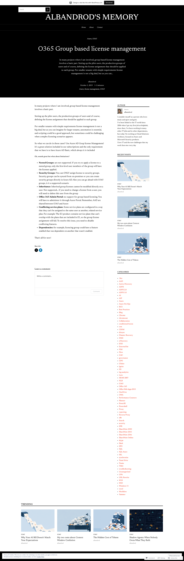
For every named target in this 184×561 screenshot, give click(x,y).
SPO (120, 446)
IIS (120, 369)
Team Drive (123, 460)
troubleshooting (125, 469)
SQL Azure (123, 452)
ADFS (121, 287)
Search (121, 421)
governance (123, 358)
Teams (121, 463)
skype (121, 440)
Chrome (122, 315)
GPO (121, 361)
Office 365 (123, 386)
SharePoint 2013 (125, 432)
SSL (120, 455)
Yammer (122, 494)
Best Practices (124, 310)
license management (92, 89)
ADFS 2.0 (122, 290)
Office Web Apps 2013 (127, 389)
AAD (121, 281)
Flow (121, 352)
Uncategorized (124, 472)
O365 (94, 39)
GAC (121, 355)
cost (120, 327)
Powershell (123, 406)
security (122, 423)
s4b (120, 418)
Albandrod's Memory (92, 18)
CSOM (121, 329)
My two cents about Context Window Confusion (128, 225)
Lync (121, 375)
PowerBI (122, 403)
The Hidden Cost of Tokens (127, 260)
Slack (121, 443)
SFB (120, 426)
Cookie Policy (40, 556)
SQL (120, 449)
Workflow (123, 492)
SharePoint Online (126, 438)
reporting (122, 412)
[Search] (47, 9)
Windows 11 (124, 486)
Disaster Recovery (126, 335)
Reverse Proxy (124, 415)
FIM (120, 349)
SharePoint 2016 (125, 435)
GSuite (121, 364)
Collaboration (124, 321)
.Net (120, 278)
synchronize (123, 457)
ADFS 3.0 (122, 292)
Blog (120, 312)
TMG (121, 466)
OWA (121, 395)
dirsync (122, 332)
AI (120, 295)
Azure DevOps (124, 304)
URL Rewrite (124, 477)
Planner (122, 401)
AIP (120, 298)
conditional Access (126, 324)
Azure (89, 39)
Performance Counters (128, 398)
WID (121, 483)
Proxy (121, 409)
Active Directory (125, 284)
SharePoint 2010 (125, 429)
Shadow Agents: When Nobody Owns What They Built (143, 538)
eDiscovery (123, 341)
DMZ (121, 338)
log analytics (123, 372)
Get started (109, 2)
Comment (96, 291)
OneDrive (123, 392)
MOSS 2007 (123, 378)
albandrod (92, 82)
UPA (121, 474)
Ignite (121, 366)
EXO (121, 344)
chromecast (123, 318)
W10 (121, 480)
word (121, 489)
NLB (121, 381)
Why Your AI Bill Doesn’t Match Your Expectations (129, 188)
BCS (120, 307)
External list (123, 347)
